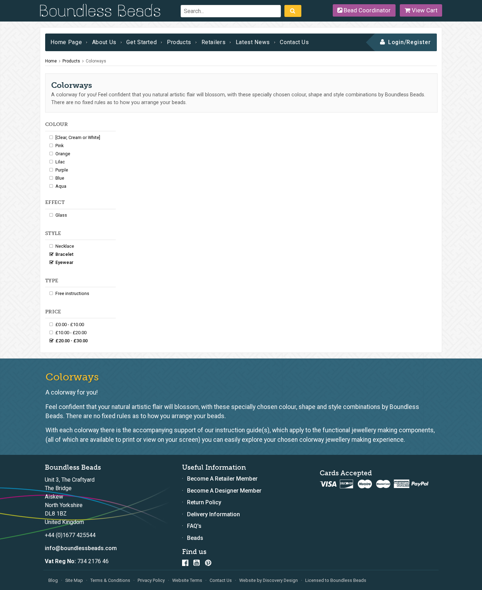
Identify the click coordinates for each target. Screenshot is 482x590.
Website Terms (187, 580)
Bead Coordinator (366, 10)
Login (396, 42)
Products (179, 42)
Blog (53, 580)
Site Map (74, 580)
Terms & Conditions (110, 580)
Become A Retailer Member (222, 478)
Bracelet (64, 254)
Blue (59, 178)
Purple (61, 170)
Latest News (253, 42)
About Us (104, 42)
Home (51, 61)
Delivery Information (213, 514)
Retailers (213, 42)
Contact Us (294, 42)
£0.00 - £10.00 (69, 324)
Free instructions (72, 293)
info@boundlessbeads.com (81, 548)
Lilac (60, 161)
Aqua (60, 186)
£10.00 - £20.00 (70, 332)
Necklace (64, 246)
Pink (59, 145)
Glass (61, 215)
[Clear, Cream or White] (77, 137)
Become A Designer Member (224, 490)
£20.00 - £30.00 (71, 340)
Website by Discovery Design (268, 580)
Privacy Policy (151, 580)
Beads (195, 538)
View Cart (424, 10)
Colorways (96, 61)
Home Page (66, 42)
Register (418, 42)
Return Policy (204, 502)
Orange (62, 153)
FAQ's (194, 526)
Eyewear (64, 262)
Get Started (141, 42)
